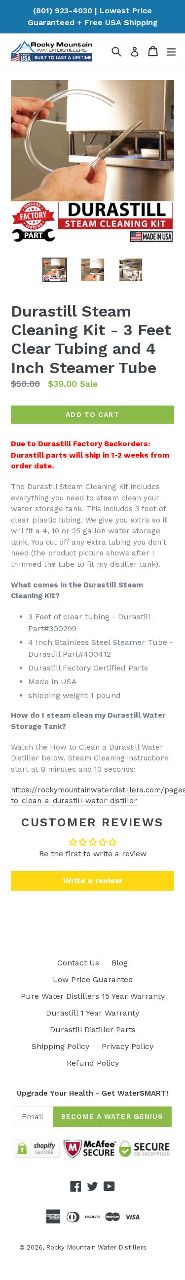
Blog (119, 962)
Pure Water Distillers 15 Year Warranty (93, 996)
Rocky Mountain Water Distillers (96, 1247)
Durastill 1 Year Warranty (92, 1013)
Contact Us (78, 962)
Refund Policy (93, 1063)
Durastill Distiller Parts (93, 1029)
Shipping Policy (60, 1046)
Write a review (92, 880)
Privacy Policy (127, 1046)
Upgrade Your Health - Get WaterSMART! (92, 1093)
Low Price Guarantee (93, 979)
